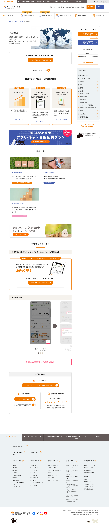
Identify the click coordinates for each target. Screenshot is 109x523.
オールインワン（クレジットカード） (72, 471)
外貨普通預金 (83, 96)
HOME (11, 21)
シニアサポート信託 (53, 480)
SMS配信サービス (88, 486)
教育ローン (33, 480)
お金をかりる (34, 461)
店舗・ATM (53, 7)
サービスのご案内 (94, 38)
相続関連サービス (52, 475)
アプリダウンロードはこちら (39, 60)
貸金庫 (85, 479)
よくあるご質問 (79, 7)
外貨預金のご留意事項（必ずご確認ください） (40, 362)
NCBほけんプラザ (52, 467)
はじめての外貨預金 (61, 119)
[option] (40, 326)
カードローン (33, 470)
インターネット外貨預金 (86, 105)
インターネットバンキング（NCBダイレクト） (39, 385)
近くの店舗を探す (23, 399)
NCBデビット (69, 474)
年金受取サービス (88, 467)
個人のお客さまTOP (19, 446)
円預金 (80, 85)
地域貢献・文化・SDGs (43, 2)
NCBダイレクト (70, 467)
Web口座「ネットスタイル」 (86, 78)
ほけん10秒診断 (52, 465)
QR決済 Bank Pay (70, 501)
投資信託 (80, 111)
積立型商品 (81, 82)
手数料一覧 (61, 7)
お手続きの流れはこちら (39, 70)
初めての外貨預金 (84, 94)
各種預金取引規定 (83, 117)
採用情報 (78, 2)
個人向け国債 (81, 114)
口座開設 (90, 7)
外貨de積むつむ (84, 99)
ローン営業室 (33, 485)
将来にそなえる (53, 461)
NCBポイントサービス (89, 465)
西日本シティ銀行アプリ (72, 465)
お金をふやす (17, 461)
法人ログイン (88, 42)
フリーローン (33, 472)
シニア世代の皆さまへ (89, 484)
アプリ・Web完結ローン (36, 482)
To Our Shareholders (98, 1)
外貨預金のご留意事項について (88, 108)
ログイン (88, 34)
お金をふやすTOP (83, 75)
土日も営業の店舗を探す (23, 405)
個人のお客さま (8, 2)
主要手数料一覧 (82, 56)
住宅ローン (33, 465)
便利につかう (70, 461)
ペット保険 (51, 477)
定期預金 (80, 88)
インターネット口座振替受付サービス (72, 496)
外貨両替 (86, 476)
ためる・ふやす (19, 21)
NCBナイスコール (88, 481)
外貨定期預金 (83, 102)
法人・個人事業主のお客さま (26, 2)
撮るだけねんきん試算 (53, 470)
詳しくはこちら (19, 119)
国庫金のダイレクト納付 (72, 499)
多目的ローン (33, 475)
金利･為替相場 (95, 56)
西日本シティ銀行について (61, 2)
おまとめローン (34, 477)
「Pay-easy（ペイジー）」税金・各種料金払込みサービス (72, 486)
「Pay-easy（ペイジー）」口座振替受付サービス (72, 491)
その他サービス (89, 461)
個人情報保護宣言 (88, 489)
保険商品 (50, 472)
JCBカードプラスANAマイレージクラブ (72, 477)
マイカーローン (34, 467)
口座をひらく (11, 16)
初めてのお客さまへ (88, 49)
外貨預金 (80, 91)
